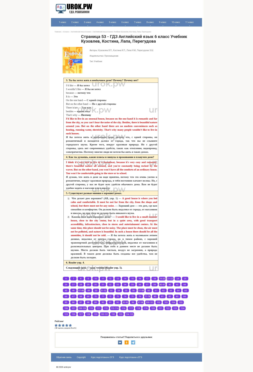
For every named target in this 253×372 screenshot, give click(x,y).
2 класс (75, 22)
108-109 (82, 308)
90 (103, 302)
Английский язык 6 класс (81, 32)
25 (185, 278)
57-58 (141, 290)
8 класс (150, 22)
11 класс (189, 22)
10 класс (176, 22)
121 (160, 308)
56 (133, 290)
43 (177, 284)
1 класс (62, 22)
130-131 (104, 314)
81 (162, 296)
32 (110, 284)
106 (66, 308)
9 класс (162, 22)
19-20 (162, 278)
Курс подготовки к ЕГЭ (130, 357)
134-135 (129, 314)
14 (125, 278)
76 (140, 296)
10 (95, 278)
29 (88, 284)
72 (110, 296)
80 (155, 296)
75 (132, 296)
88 (88, 302)
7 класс (137, 22)
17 (147, 278)
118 (138, 308)
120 (153, 308)
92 (117, 302)
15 (132, 278)
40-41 (162, 284)
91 (110, 302)
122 (168, 308)
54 (119, 290)
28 (81, 284)
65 (185, 290)
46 (73, 290)
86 (73, 302)
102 (158, 302)
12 (110, 278)
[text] (70, 325)
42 (170, 284)
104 (173, 302)
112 (106, 308)
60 (149, 290)
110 (91, 308)
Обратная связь (64, 357)
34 (125, 284)
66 (66, 296)
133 (120, 314)
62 (163, 290)
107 (73, 308)
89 (95, 302)
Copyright (81, 357)
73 (117, 296)
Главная (58, 32)
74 (125, 296)
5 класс (112, 22)
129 (95, 314)
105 (181, 302)
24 (178, 278)
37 (147, 284)
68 (81, 296)
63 (171, 290)
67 (73, 296)
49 (88, 290)
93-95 (125, 302)
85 (66, 302)
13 (117, 278)
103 (166, 302)
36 (140, 284)
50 (96, 290)
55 (126, 290)
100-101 (150, 302)
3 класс (87, 22)
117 (131, 308)
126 (73, 314)
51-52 (103, 290)
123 (175, 308)
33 (117, 284)
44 (184, 284)
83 (177, 296)
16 (140, 278)
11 (103, 278)
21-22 (170, 278)
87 (81, 302)
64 (178, 290)
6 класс (125, 22)
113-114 (115, 308)
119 (145, 308)
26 (66, 284)
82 (170, 296)
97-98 (140, 302)
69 (88, 296)
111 (98, 308)
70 (95, 296)
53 (111, 290)
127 (81, 314)
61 (156, 290)
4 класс (100, 22)
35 (132, 284)
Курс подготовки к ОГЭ (102, 357)
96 (133, 302)
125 (66, 314)
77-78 (147, 296)
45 (66, 290)
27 (73, 284)
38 (154, 284)
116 (123, 308)
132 (113, 314)
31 (103, 284)
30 (95, 284)
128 (88, 314)
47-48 (81, 290)
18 (154, 278)
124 (182, 308)
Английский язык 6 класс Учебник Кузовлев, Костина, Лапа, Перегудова (122, 32)
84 (184, 296)
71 (103, 296)
